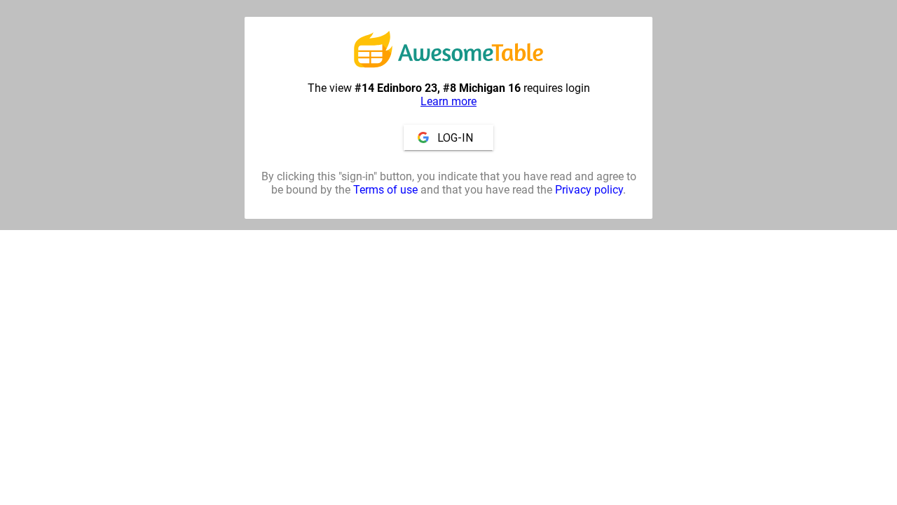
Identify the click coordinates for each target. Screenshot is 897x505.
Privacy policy (589, 189)
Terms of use (385, 189)
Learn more (448, 101)
